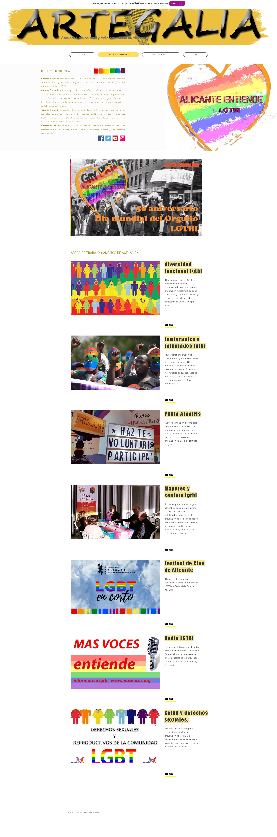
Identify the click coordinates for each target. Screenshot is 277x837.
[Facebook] (101, 138)
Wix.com (96, 812)
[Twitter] (108, 138)
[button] (174, 325)
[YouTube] (115, 138)
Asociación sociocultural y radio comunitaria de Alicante (103, 38)
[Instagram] (122, 138)
